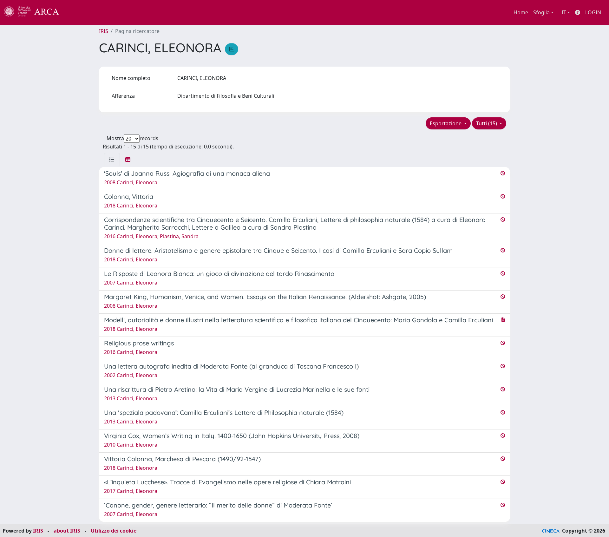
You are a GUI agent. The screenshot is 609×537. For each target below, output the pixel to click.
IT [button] (564, 12)
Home (521, 12)
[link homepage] (35, 12)
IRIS (103, 31)
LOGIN (593, 12)
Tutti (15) (487, 123)
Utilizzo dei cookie (113, 530)
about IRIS (67, 530)
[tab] (112, 159)
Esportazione (446, 123)
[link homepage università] (76, 12)
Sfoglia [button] (541, 12)
